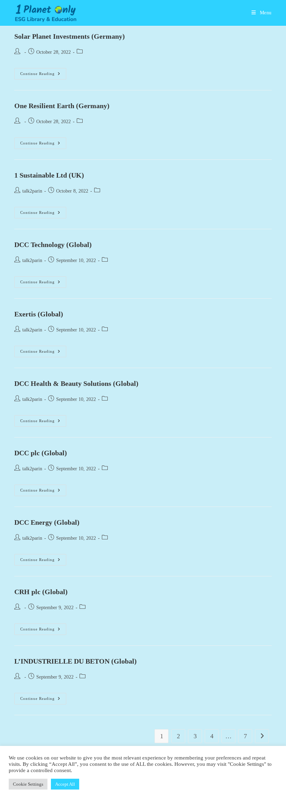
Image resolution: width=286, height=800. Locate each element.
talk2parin (32, 191)
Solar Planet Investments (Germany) (69, 36)
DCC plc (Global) (40, 453)
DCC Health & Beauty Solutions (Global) (76, 383)
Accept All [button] (65, 784)
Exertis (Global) (38, 314)
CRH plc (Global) (41, 592)
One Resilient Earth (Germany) (62, 106)
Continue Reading (43, 75)
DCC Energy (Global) (47, 522)
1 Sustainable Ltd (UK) (49, 175)
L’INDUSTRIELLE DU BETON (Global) (75, 661)
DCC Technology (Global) (53, 244)
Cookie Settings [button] (28, 784)
